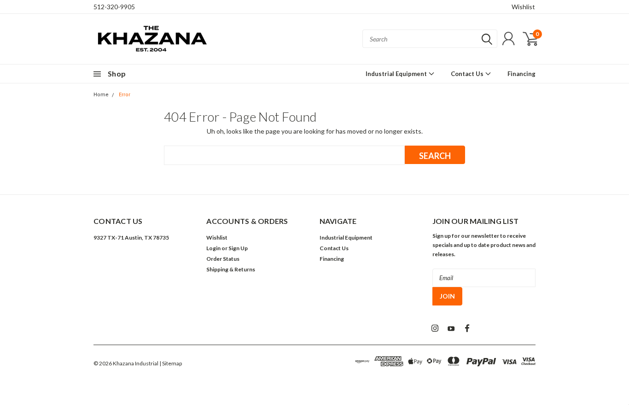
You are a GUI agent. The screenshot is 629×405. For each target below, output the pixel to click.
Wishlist (523, 7)
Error (124, 95)
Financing (521, 73)
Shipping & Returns (230, 269)
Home (101, 95)
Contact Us (468, 73)
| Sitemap (170, 363)
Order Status (222, 258)
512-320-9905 (114, 7)
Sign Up (238, 248)
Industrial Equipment (397, 73)
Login (213, 248)
